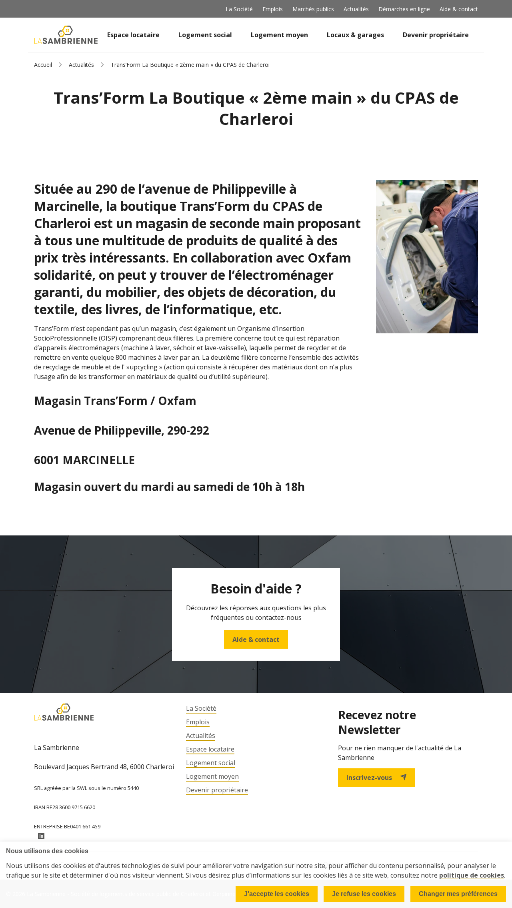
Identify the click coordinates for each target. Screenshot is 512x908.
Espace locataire (133, 34)
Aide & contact (459, 9)
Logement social (205, 34)
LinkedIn (41, 836)
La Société (239, 9)
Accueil (43, 64)
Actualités (356, 9)
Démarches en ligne (404, 9)
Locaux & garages (355, 34)
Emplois (272, 9)
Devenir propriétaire (436, 34)
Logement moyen (279, 34)
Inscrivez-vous (369, 777)
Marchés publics (313, 9)
